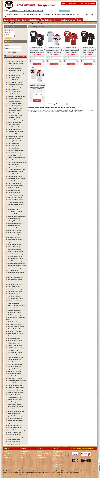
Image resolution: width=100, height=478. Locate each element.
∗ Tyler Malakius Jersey (14, 416)
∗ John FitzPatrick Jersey (14, 258)
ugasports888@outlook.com (44, 453)
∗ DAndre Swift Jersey (13, 155)
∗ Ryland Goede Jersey (14, 385)
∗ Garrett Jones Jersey (13, 192)
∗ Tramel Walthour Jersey (14, 406)
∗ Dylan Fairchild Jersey (14, 183)
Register (13, 52)
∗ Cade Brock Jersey (13, 117)
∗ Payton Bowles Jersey (14, 371)
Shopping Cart (85, 3)
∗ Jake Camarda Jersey (14, 223)
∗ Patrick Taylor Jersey (13, 366)
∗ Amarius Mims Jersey (14, 68)
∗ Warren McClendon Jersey (15, 430)
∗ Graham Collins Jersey (14, 199)
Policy (5, 455)
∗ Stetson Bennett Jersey (14, 397)
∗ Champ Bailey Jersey (13, 129)
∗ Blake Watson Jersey (13, 91)
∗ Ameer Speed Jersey (13, 70)
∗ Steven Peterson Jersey (14, 399)
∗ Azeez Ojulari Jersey (13, 87)
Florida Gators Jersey (45, 475)
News (79, 20)
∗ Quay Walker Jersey (13, 373)
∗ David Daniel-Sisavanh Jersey (16, 162)
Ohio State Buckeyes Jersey (11, 475)
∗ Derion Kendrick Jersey (14, 171)
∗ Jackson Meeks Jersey (14, 214)
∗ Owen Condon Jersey (14, 364)
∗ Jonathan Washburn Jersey (16, 265)
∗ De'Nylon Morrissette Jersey (16, 169)
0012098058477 (41, 457)
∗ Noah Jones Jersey (13, 355)
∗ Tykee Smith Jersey (13, 413)
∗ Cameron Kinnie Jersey (14, 120)
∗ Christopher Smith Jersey (15, 141)
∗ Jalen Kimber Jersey (13, 230)
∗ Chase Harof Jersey (13, 134)
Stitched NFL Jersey (76, 475)
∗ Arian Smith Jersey (13, 75)
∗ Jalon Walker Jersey (13, 232)
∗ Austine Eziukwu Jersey (14, 84)
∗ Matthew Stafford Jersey (15, 326)
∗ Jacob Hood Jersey (13, 218)
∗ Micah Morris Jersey (13, 331)
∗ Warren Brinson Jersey (14, 425)
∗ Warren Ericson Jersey (14, 427)
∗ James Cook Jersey (13, 237)
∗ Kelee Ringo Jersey (13, 286)
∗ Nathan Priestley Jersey (14, 345)
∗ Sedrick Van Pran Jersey (15, 387)
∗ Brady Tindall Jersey (13, 94)
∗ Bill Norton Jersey (12, 89)
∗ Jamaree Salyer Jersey (14, 235)
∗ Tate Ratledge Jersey (13, 402)
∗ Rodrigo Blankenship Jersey (16, 380)
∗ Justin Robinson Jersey (14, 277)
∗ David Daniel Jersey (13, 160)
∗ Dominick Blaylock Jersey (15, 178)
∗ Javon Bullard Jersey (14, 249)
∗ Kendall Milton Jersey (14, 289)
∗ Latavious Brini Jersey (14, 301)
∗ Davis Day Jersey (12, 164)
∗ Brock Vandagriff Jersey (14, 106)
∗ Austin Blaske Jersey (14, 80)
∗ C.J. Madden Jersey (13, 110)
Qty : (31, 61)
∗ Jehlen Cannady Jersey (14, 254)
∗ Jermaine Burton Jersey (14, 256)
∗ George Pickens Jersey (14, 195)
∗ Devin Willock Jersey (13, 174)
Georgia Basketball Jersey (31, 20)
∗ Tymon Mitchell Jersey (14, 418)
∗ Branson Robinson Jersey (15, 96)
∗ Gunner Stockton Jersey (15, 202)
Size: (31, 58)
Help (22, 457)
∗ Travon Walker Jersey (14, 409)
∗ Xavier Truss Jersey (13, 439)
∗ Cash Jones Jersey (13, 124)
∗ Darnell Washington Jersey (15, 157)
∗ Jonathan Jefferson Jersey (15, 263)
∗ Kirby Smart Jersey (13, 293)
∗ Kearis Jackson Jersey (14, 284)
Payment (23, 455)
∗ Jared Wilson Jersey (13, 244)
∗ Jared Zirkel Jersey (13, 246)
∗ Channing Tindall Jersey (15, 131)
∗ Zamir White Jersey (13, 441)
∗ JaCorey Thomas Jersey (15, 221)
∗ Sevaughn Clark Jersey (14, 390)
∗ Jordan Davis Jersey (13, 268)
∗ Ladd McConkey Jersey (14, 298)
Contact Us (7, 457)
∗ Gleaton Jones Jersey (14, 197)
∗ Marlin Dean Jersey (13, 322)
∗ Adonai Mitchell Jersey (14, 63)
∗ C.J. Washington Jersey (14, 115)
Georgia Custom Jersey (49, 20)
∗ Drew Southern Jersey (14, 181)
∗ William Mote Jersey (13, 432)
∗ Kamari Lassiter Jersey (14, 282)
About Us (6, 451)
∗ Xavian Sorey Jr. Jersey (14, 437)
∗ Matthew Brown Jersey (14, 324)
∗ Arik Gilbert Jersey (13, 77)
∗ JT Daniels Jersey (12, 270)
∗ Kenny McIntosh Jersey (14, 291)
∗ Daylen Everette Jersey (14, 167)
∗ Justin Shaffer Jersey (14, 279)
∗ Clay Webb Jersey (12, 143)
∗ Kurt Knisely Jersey (13, 296)
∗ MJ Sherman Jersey (13, 338)
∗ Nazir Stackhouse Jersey (15, 347)
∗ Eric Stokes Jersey (13, 190)
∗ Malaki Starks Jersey (13, 312)
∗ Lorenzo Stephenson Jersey (16, 305)
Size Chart (7, 453)
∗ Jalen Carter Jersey (13, 228)
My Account (74, 3)
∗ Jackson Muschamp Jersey (16, 216)
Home (65, 3)
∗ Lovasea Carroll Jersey (14, 308)
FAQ (93, 3)
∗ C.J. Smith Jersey (12, 113)
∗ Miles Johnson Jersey (14, 336)
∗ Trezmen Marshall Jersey (15, 411)
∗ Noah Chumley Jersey (14, 352)
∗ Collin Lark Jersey (13, 148)
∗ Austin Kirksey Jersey (14, 82)
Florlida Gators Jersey (87, 475)
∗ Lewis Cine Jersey (13, 303)
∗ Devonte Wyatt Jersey (14, 176)
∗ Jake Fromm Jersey (13, 225)
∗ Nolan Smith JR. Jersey (14, 357)
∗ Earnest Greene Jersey (14, 185)
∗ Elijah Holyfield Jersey (14, 188)
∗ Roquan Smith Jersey (14, 383)
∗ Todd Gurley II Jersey (14, 404)
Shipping (23, 453)
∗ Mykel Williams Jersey (14, 340)
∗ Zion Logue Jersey (13, 444)
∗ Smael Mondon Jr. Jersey (15, 392)
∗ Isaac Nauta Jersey (13, 209)
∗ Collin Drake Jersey (13, 145)
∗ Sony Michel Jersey (13, 394)
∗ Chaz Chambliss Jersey (14, 136)
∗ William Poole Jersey (13, 434)
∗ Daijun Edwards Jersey (14, 150)
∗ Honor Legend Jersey (14, 207)
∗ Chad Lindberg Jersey (14, 127)
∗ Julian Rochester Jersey (15, 272)
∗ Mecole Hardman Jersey (14, 329)
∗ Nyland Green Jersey (13, 359)
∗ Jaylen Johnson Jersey (14, 251)
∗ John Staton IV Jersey (14, 261)
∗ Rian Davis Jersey (12, 376)
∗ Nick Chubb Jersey (13, 350)
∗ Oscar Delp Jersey (13, 362)
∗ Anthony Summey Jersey (15, 73)
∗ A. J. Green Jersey (13, 59)
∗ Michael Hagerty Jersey (14, 333)
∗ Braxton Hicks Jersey (14, 98)
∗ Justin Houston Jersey (14, 275)
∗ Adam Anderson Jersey (14, 61)
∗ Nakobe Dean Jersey (13, 343)
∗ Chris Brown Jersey (13, 138)
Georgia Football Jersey (66, 20)
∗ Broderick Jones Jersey (14, 108)
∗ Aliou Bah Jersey (12, 66)
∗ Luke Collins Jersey (13, 310)
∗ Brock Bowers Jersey (14, 103)
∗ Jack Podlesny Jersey (14, 211)
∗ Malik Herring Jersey (13, 315)
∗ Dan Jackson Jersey (13, 152)
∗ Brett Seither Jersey (13, 101)
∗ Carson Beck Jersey (13, 122)
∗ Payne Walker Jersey (13, 369)
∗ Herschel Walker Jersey (14, 204)
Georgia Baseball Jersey (12, 20)
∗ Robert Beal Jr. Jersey (14, 378)
